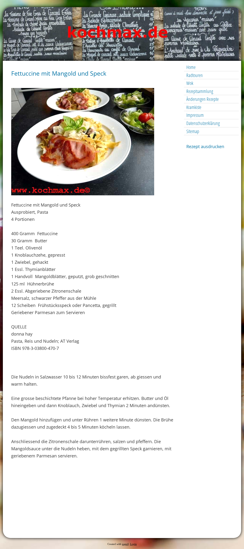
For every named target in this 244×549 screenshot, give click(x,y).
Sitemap (192, 131)
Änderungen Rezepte (202, 99)
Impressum (195, 115)
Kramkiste (193, 107)
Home (191, 67)
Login (133, 544)
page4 (125, 544)
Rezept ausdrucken (205, 146)
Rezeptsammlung (199, 91)
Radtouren (194, 75)
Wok (189, 83)
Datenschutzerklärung (203, 123)
